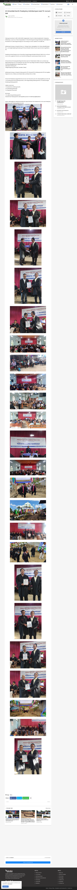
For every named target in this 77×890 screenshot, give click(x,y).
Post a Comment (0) (28, 862)
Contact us (35, 1)
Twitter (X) (61, 879)
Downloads (60, 4)
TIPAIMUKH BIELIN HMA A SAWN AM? (64, 114)
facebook (60, 12)
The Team (61, 876)
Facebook (14, 798)
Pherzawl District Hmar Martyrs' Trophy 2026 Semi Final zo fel (42, 819)
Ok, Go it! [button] (5, 886)
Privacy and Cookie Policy (14, 1)
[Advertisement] (29, 28)
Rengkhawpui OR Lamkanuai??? (61, 102)
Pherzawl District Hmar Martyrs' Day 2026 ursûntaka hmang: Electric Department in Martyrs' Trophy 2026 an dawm (28, 820)
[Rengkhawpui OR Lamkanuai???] (63, 92)
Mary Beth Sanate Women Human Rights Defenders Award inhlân (66, 61)
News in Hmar (39, 872)
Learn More (10, 884)
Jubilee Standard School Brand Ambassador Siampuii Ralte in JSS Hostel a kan (12, 819)
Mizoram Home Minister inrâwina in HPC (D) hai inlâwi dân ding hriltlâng (66, 73)
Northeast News (35, 4)
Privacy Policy (52, 888)
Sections (52, 4)
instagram (60, 15)
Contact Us (61, 883)
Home (15, 4)
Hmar (20, 4)
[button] (72, 4)
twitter (68, 15)
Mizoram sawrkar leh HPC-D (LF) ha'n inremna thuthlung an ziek (65, 68)
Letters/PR (38, 881)
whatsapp (68, 12)
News (9, 8)
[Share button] (30, 798)
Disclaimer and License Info (26, 1)
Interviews (38, 879)
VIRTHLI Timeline (62, 874)
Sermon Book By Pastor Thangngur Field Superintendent (64, 106)
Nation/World (45, 4)
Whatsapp (26, 798)
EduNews (38, 883)
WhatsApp (61, 878)
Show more (48, 808)
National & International (41, 878)
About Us (6, 1)
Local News (27, 4)
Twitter (20, 798)
